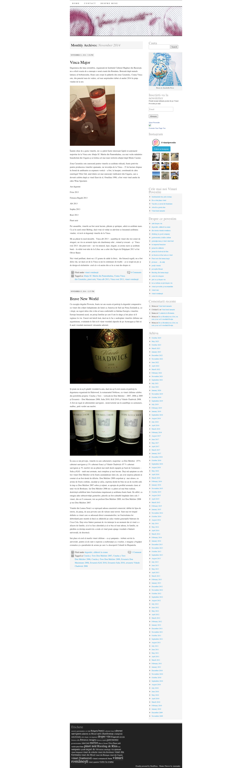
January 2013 (156, 583)
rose (119, 747)
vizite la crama (106, 761)
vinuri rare (155, 290)
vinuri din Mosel (88, 754)
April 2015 (155, 499)
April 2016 (155, 474)
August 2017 (156, 436)
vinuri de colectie (90, 752)
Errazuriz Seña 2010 (116, 562)
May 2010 (155, 695)
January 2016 (156, 485)
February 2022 (157, 373)
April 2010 (155, 698)
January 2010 (156, 709)
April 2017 (155, 446)
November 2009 (157, 716)
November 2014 (157, 513)
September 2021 (157, 380)
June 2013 (155, 565)
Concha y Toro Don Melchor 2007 (98, 555)
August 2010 (156, 684)
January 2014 (156, 541)
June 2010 (155, 691)
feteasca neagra (88, 739)
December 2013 (157, 544)
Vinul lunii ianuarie (158, 211)
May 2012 (155, 611)
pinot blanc (80, 746)
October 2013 (156, 551)
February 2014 (157, 537)
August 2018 (156, 418)
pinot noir (92, 279)
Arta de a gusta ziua (158, 207)
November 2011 (157, 632)
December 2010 (157, 670)
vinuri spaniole (94, 762)
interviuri (86, 743)
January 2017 (156, 453)
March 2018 (156, 429)
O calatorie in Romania (166, 313)
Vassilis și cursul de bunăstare (162, 204)
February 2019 (157, 408)
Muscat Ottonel (103, 743)
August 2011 (156, 642)
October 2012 (156, 593)
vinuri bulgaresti (77, 752)
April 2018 (155, 425)
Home (75, 3)
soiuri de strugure (158, 276)
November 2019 (157, 394)
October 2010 (156, 677)
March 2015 (156, 502)
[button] (156, 157)
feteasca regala (101, 740)
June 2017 (155, 439)
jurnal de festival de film (160, 251)
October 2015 (156, 492)
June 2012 (155, 607)
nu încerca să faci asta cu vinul (162, 255)
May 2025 (155, 341)
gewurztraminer (76, 743)
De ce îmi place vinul (159, 200)
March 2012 (156, 618)
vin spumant (116, 749)
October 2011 (156, 635)
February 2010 (157, 705)
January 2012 (156, 625)
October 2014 (156, 516)
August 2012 (156, 600)
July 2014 (155, 523)
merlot (94, 743)
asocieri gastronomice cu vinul (80, 731)
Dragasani (115, 736)
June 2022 (155, 362)
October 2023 (156, 345)
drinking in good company (161, 234)
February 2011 (157, 663)
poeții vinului (156, 265)
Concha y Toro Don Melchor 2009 (106, 559)
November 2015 (157, 488)
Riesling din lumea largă (160, 272)
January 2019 (156, 411)
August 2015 (156, 495)
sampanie (75, 749)
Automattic (176, 766)
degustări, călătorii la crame (96, 552)
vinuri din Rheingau (102, 755)
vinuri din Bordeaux (106, 752)
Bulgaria (94, 730)
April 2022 (155, 366)
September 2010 (157, 681)
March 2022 (156, 369)
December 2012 (157, 586)
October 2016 (156, 460)
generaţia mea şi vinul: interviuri (163, 241)
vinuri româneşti (91, 272)
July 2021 (155, 383)
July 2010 (155, 688)
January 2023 (156, 352)
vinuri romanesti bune (102, 758)
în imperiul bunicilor (159, 244)
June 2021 (155, 387)
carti (99, 733)
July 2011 (155, 646)
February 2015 (157, 506)
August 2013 (156, 558)
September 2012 (157, 597)
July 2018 (155, 422)
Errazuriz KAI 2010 (98, 562)
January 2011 (156, 667)
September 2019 (157, 401)
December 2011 (157, 628)
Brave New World (84, 298)
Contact (90, 3)
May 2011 (155, 653)
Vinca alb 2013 (103, 279)
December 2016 (157, 457)
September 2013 (157, 555)
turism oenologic (105, 749)
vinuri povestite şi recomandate (162, 286)
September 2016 (157, 464)
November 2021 (157, 376)
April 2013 (155, 572)
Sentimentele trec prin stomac (162, 197)
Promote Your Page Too (157, 128)
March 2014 (156, 534)
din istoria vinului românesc (161, 230)
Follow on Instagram (161, 149)
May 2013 (155, 569)
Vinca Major (80, 62)
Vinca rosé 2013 (117, 279)
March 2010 (156, 702)
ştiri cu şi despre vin (159, 279)
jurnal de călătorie (158, 248)
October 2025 (156, 338)
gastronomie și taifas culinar (161, 237)
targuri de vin (92, 749)
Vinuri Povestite (154, 122)
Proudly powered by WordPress (147, 766)
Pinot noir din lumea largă (160, 258)
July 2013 (155, 562)
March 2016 (156, 478)
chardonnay (108, 733)
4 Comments (136, 272)
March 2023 (156, 348)
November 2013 (157, 548)
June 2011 (155, 649)
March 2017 (156, 450)
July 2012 (155, 604)
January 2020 (156, 390)
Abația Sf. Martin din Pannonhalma (98, 275)
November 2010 (157, 674)
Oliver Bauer (112, 743)
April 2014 (155, 530)
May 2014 (155, 527)
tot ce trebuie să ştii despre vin (162, 283)
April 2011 (155, 656)
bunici (101, 730)
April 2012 (155, 614)
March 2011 (156, 660)
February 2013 (157, 579)
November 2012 (157, 590)
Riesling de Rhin (107, 746)
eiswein (122, 737)
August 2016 (156, 467)
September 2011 (157, 639)
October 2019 (156, 397)
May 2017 (155, 443)
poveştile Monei (157, 269)
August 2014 (156, 520)
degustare (94, 737)
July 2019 (155, 404)
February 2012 (157, 621)
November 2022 (157, 359)
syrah (83, 749)
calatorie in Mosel (88, 733)
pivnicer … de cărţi (158, 262)
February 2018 (157, 432)
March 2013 (156, 576)
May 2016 (155, 471)
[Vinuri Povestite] (150, 125)
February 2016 (157, 481)
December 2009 (157, 712)
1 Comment (136, 552)
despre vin (104, 736)
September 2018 (157, 415)
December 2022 (157, 355)
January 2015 (156, 509)
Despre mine (109, 3)
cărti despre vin (157, 223)
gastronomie (112, 739)
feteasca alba (75, 740)
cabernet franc (109, 731)
